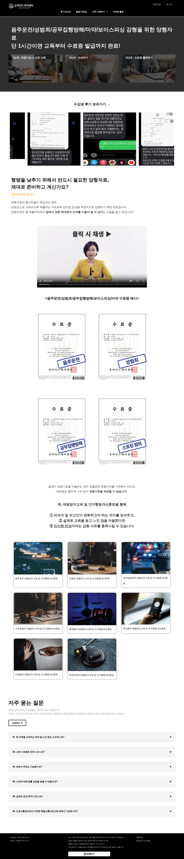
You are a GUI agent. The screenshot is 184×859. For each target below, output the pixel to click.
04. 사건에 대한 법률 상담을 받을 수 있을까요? (35, 781)
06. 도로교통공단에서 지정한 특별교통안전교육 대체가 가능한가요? (45, 811)
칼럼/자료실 (81, 12)
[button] (12, 139)
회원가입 (157, 4)
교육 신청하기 (98, 12)
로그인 (169, 4)
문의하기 (89, 853)
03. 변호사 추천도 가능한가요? (27, 766)
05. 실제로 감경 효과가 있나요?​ (28, 796)
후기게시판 (65, 12)
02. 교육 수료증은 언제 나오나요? (29, 752)
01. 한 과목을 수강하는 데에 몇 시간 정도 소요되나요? (38, 737)
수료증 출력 (118, 12)
